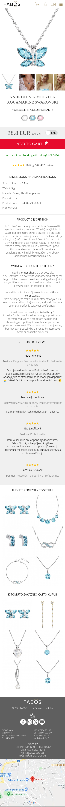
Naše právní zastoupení (32, 755)
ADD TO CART (30, 144)
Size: (16, 183)
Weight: (8, 188)
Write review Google (32, 752)
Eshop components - (33, 746)
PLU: (9, 208)
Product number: (21, 203)
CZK (53, 133)
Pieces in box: (11, 198)
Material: (21, 193)
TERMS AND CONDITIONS (32, 749)
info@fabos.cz (42, 735)
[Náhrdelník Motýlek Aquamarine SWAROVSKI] (9, 82)
